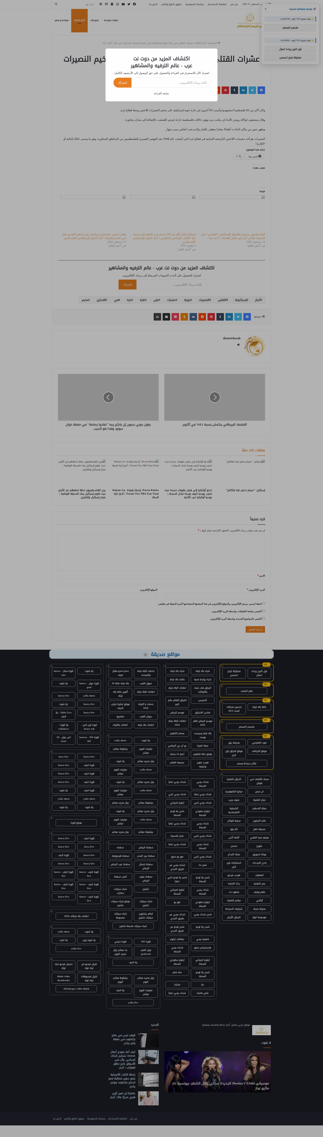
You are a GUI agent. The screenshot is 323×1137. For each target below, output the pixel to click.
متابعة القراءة (161, 93)
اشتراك (122, 82)
